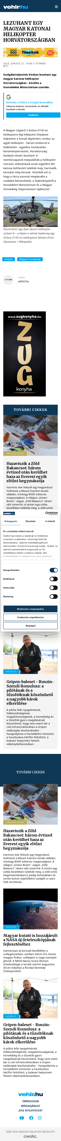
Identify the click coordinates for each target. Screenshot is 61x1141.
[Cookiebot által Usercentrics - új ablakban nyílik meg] (45, 513)
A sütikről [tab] (50, 521)
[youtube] (21, 1118)
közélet (8, 259)
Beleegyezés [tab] (11, 521)
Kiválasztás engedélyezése (30, 617)
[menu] (56, 7)
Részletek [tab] (30, 521)
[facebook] (31, 1118)
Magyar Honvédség (29, 259)
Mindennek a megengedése (30, 609)
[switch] (54, 579)
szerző (21, 278)
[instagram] (40, 1118)
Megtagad (30, 625)
